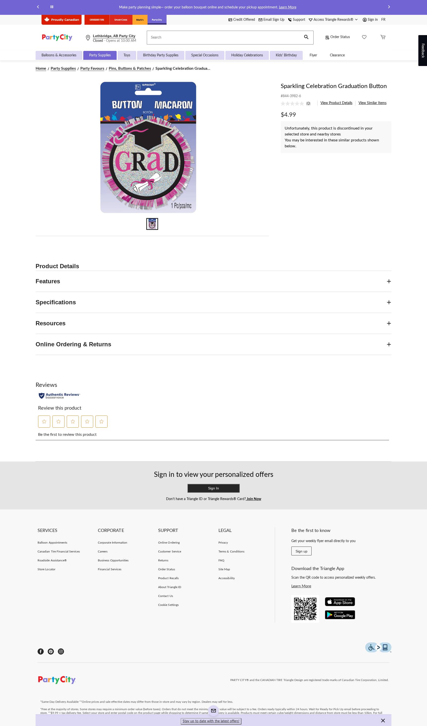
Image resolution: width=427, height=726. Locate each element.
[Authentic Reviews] (59, 395)
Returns (163, 560)
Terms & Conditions (231, 551)
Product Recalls (168, 578)
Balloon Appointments (52, 542)
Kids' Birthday (286, 55)
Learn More (287, 7)
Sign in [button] (373, 20)
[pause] (51, 7)
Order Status (340, 37)
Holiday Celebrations (247, 55)
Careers (102, 551)
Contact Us (165, 595)
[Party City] (157, 20)
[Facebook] (41, 651)
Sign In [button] (213, 488)
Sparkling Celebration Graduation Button (334, 86)
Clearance (337, 55)
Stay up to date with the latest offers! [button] (211, 721)
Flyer (313, 55)
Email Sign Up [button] (273, 20)
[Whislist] (364, 38)
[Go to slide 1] (152, 224)
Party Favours (92, 68)
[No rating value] (293, 104)
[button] (306, 38)
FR (383, 20)
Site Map (224, 569)
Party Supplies (100, 55)
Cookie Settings (168, 604)
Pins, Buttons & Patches (130, 68)
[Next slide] (388, 7)
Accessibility (226, 578)
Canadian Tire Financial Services (59, 551)
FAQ (221, 560)
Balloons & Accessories (59, 55)
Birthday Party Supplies (160, 55)
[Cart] (383, 38)
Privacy (223, 542)
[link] (297, 104)
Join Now (253, 499)
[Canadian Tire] (97, 20)
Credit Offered (244, 20)
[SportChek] (120, 20)
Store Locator (46, 569)
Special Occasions (204, 55)
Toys (127, 55)
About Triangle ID (169, 587)
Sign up (301, 551)
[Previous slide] (38, 7)
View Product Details (336, 103)
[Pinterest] (51, 651)
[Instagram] (61, 651)
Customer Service (169, 551)
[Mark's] (140, 20)
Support (299, 20)
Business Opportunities (113, 560)
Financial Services (109, 569)
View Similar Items (372, 103)
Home (41, 68)
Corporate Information (112, 542)
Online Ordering (169, 542)
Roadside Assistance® (52, 560)
